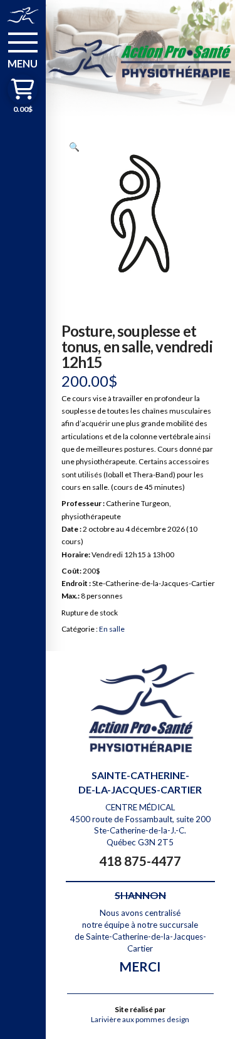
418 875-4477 (140, 860)
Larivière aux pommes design (140, 1019)
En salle (112, 629)
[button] (23, 49)
